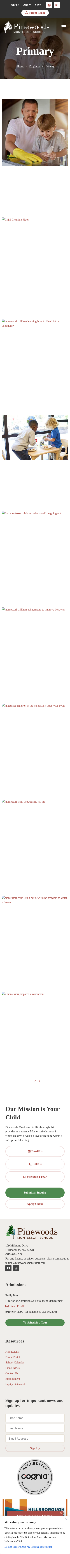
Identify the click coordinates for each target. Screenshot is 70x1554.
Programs (34, 66)
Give (38, 4)
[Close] (66, 1519)
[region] (35, 1535)
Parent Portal (12, 1357)
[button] (64, 27)
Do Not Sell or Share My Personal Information (28, 1547)
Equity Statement (15, 1384)
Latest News (12, 1367)
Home (20, 66)
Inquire (14, 4)
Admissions (12, 1351)
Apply (27, 4)
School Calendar (14, 1362)
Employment (12, 1378)
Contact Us (11, 1373)
